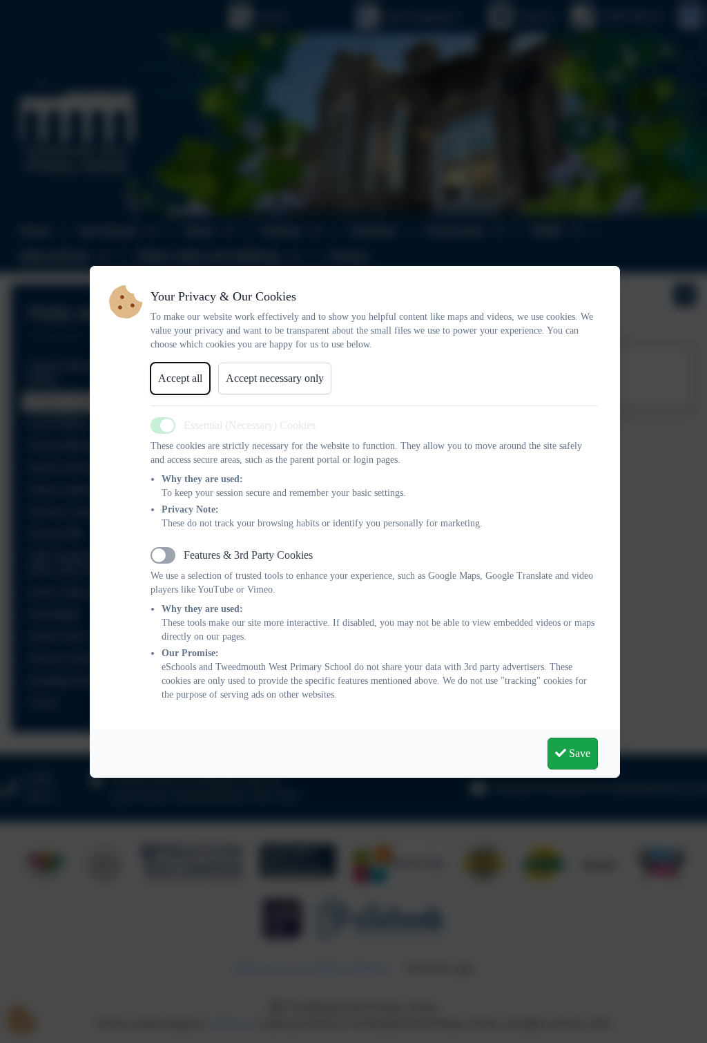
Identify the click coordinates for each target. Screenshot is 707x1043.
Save (578, 753)
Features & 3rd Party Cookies (248, 555)
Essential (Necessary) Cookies (250, 425)
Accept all (180, 378)
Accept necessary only (275, 378)
